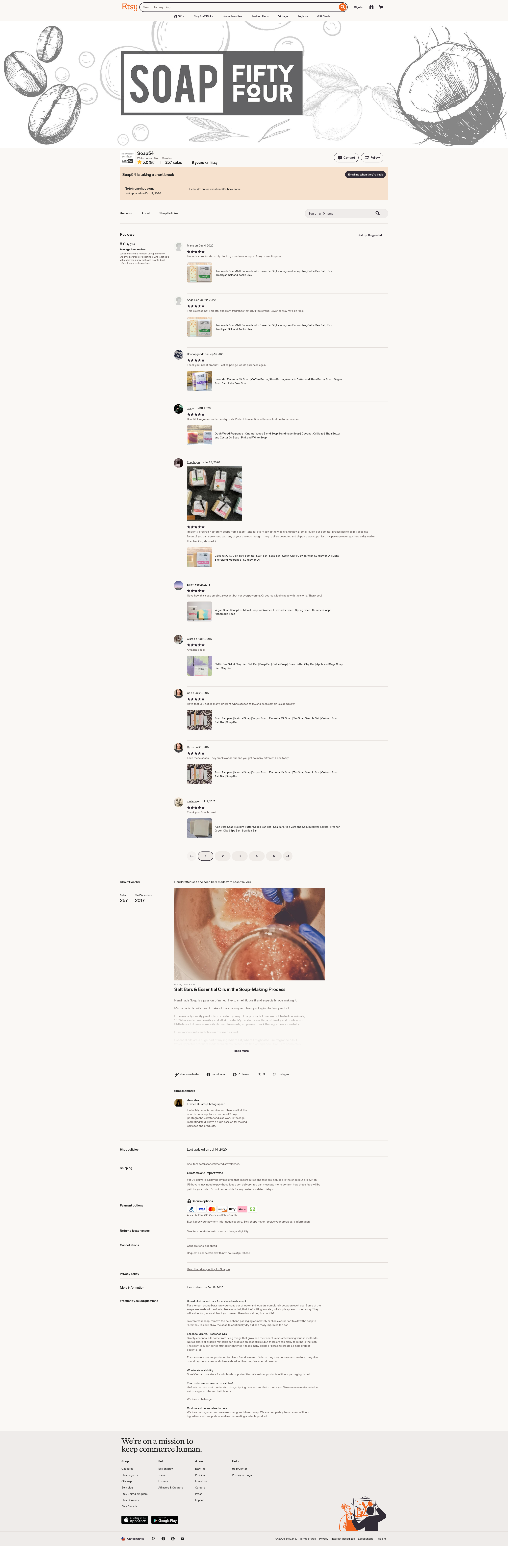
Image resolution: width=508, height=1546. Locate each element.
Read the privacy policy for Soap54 (208, 1269)
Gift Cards (323, 16)
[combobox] (238, 7)
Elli (188, 584)
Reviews (126, 213)
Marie (190, 245)
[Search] (343, 7)
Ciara (190, 638)
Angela (191, 299)
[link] (191, 856)
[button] (346, 157)
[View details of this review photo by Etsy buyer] (214, 493)
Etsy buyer (193, 462)
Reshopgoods (195, 354)
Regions (381, 1538)
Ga (188, 692)
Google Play (164, 1520)
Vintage (283, 16)
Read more (241, 1051)
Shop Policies (168, 213)
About (145, 213)
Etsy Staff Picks (203, 16)
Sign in (358, 7)
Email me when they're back (365, 174)
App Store (134, 1520)
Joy (189, 408)
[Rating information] (139, 162)
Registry (302, 16)
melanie (192, 801)
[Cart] (381, 7)
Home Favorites (232, 16)
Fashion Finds (260, 16)
